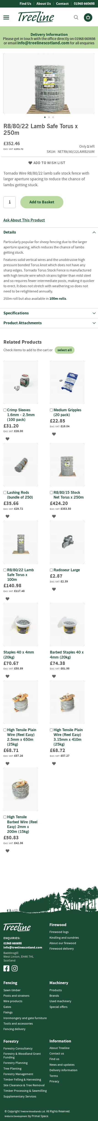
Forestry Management (18, 1074)
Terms (53, 1076)
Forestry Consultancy (18, 1049)
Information (57, 34)
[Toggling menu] (6, 17)
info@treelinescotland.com (43, 43)
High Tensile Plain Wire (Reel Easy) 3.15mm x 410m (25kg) (68, 737)
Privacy (54, 1081)
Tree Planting (12, 1069)
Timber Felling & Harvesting (22, 1080)
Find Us (25, 3)
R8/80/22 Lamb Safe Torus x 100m (20, 575)
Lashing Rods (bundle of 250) (20, 495)
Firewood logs (59, 932)
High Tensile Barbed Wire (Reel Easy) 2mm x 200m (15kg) (22, 824)
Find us (54, 1059)
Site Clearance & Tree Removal (24, 1085)
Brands (54, 996)
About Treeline (59, 1048)
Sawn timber (12, 990)
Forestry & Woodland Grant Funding (22, 1055)
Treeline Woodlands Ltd (32, 1111)
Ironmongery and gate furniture (25, 1018)
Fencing (10, 983)
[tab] (49, 232)
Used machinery (60, 1001)
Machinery (58, 983)
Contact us (56, 1054)
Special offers (58, 1007)
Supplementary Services (19, 1096)
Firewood (57, 925)
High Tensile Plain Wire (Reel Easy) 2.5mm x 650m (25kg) (21, 737)
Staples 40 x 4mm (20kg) (18, 655)
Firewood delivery (61, 949)
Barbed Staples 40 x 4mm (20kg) (67, 655)
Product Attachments (22, 323)
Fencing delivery (14, 1029)
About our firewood (62, 943)
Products (55, 990)
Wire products (12, 1001)
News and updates (62, 1065)
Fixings (8, 1012)
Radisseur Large (67, 570)
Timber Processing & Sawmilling (25, 1091)
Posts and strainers (16, 996)
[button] (45, 117)
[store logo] (36, 16)
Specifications (16, 313)
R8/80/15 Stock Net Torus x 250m (69, 495)
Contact (62, 3)
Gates (7, 1007)
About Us (43, 3)
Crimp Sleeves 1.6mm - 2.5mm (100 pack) (21, 415)
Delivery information (63, 1070)
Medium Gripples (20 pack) (67, 413)
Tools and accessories (18, 1024)
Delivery (38, 34)
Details (9, 232)
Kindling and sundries (64, 938)
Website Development (16, 1116)
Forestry (10, 1041)
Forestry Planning (15, 1063)
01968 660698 (84, 3)
